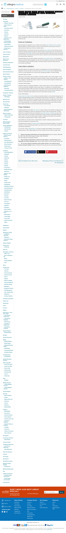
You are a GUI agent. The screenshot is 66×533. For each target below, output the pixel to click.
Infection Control (8, 274)
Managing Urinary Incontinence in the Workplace (53, 161)
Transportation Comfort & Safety (7, 41)
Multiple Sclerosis (8, 169)
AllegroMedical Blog (10, 8)
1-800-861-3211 (61, 1)
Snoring (6, 163)
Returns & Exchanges (31, 509)
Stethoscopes (7, 146)
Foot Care (6, 269)
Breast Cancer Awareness (6, 59)
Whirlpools (6, 294)
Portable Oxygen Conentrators (8, 476)
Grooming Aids (7, 372)
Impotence (6, 171)
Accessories (41, 11)
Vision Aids (6, 375)
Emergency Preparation (8, 62)
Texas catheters (57, 45)
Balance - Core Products (7, 78)
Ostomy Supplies (7, 391)
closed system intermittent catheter (26, 96)
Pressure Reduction (8, 282)
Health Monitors (7, 140)
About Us (42, 502)
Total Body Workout (8, 90)
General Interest (6, 54)
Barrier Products (8, 395)
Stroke (5, 180)
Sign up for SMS (7, 506)
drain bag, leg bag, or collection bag (49, 113)
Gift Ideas (5, 19)
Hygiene (6, 278)
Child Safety (7, 96)
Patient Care (5, 301)
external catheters (47, 50)
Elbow (5, 258)
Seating (6, 32)
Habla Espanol (30, 518)
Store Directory (17, 513)
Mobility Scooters (7, 382)
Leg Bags (42, 13)
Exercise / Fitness (7, 76)
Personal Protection (7, 337)
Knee (5, 262)
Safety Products (6, 74)
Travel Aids (5, 21)
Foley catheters (36, 110)
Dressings (6, 107)
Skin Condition (7, 209)
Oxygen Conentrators (8, 473)
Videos (54, 502)
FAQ (28, 511)
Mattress (6, 36)
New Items (16, 509)
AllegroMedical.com (33, 128)
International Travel (8, 28)
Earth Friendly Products (8, 71)
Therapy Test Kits (8, 148)
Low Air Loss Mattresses (7, 446)
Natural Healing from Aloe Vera (27, 160)
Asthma (6, 160)
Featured (5, 454)
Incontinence (7, 167)
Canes (4, 305)
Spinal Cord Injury (31, 14)
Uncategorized (6, 482)
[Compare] (60, 4)
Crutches (5, 307)
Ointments (6, 401)
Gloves (5, 276)
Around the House (8, 364)
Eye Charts (6, 138)
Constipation (7, 203)
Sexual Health (6, 227)
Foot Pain (6, 197)
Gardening (6, 247)
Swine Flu (5, 249)
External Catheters (49, 11)
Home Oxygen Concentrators (7, 479)
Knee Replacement (8, 188)
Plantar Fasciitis (7, 199)
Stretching (6, 88)
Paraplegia (22, 8)
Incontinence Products (8, 438)
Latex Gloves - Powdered (7, 319)
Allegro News (6, 56)
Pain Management (7, 67)
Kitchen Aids (7, 368)
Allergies (6, 161)
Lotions (6, 403)
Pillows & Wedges (8, 280)
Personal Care (6, 267)
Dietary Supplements (7, 125)
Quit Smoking (7, 356)
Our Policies (29, 505)
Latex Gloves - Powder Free (7, 316)
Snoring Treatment (8, 296)
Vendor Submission (44, 507)
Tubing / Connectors (50, 13)
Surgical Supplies (7, 330)
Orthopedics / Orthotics (8, 252)
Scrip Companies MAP (56, 508)
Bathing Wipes (7, 407)
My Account (16, 502)
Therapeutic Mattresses (8, 444)
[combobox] (40, 4)
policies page (49, 529)
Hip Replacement (8, 190)
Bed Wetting (7, 192)
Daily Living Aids (7, 362)
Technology (5, 456)
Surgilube (53, 91)
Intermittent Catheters (34, 13)
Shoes (4, 265)
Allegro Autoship (17, 507)
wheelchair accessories (8, 298)
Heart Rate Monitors (8, 142)
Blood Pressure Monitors (7, 135)
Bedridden (6, 178)
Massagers (6, 286)
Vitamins (6, 131)
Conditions (17, 8)
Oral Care (6, 271)
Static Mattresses (8, 449)
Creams (6, 397)
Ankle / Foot (7, 253)
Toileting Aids (7, 117)
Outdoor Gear (6, 245)
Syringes (5, 335)
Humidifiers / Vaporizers (7, 234)
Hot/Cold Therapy (8, 284)
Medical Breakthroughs (8, 469)
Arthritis (6, 156)
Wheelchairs (5, 303)
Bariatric (5, 230)
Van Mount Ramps (8, 352)
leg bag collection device (48, 58)
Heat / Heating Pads (8, 292)
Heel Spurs (6, 207)
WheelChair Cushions (8, 461)
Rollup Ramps (7, 343)
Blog (53, 504)
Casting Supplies (8, 260)
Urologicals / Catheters (8, 92)
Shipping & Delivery (31, 507)
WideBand (30, 53)
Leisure (6, 374)
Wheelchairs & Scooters (7, 48)
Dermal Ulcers (7, 214)
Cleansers (6, 405)
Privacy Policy (30, 513)
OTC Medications (7, 354)
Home (4, 8)
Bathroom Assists (7, 113)
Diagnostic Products (7, 133)
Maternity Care (6, 99)
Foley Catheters (58, 11)
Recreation (6, 30)
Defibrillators (6, 225)
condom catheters (49, 45)
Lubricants (6, 429)
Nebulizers (6, 237)
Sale (4, 471)
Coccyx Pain (7, 218)
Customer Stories (7, 442)
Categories (4, 15)
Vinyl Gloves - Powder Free (7, 324)
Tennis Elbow (7, 216)
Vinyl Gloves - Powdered (7, 327)
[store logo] (13, 4)
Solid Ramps (7, 348)
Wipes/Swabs (7, 411)
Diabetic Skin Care (8, 399)
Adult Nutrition (7, 129)
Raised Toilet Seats (8, 115)
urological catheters (36, 123)
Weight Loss (7, 176)
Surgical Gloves (7, 332)
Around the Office (8, 366)
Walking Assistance (8, 46)
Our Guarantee (43, 504)
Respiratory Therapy (7, 232)
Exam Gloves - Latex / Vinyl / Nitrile (8, 313)
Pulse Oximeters (8, 144)
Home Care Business (7, 452)
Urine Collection (22, 14)
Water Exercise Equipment (7, 85)
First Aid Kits (7, 105)
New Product (6, 458)
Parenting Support (7, 69)
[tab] (7, 15)
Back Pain (6, 194)
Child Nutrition (7, 127)
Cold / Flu (6, 201)
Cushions (6, 34)
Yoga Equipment (8, 81)
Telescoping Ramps (8, 350)
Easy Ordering (17, 505)
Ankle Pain (6, 158)
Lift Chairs (5, 119)
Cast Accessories (8, 272)
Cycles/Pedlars (7, 83)
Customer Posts (6, 64)
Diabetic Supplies (7, 243)
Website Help (30, 516)
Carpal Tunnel (7, 182)
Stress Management (8, 152)
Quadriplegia (28, 11)
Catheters (34, 11)
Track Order (16, 504)
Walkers (5, 310)
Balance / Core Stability (7, 174)
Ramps (4, 339)
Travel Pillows (7, 44)
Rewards (29, 504)
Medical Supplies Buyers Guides (7, 122)
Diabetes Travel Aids (8, 23)
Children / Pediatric (7, 95)
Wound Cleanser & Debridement (8, 110)
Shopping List (17, 511)
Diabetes (6, 165)
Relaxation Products (8, 288)
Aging (5, 222)
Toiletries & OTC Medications (8, 38)
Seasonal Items (6, 101)
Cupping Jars (7, 466)
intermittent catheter (46, 70)
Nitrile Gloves (7, 321)
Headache (6, 205)
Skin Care (5, 393)
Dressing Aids (7, 370)
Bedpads (6, 380)
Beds (4, 378)
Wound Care (5, 104)
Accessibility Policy (31, 514)
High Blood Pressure (8, 186)
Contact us (29, 502)
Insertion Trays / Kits (23, 13)
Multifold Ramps (8, 341)
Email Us (6, 503)
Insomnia (6, 195)
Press (41, 505)
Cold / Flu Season (7, 52)
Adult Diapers (7, 439)
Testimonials (55, 505)
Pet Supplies (6, 435)
